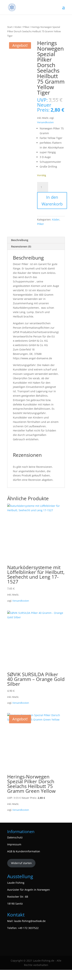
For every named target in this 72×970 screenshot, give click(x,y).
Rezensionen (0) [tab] (21, 246)
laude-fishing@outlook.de (30, 921)
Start (10, 27)
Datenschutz (15, 837)
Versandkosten (45, 122)
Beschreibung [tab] (19, 240)
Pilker (26, 27)
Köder (18, 27)
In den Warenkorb (52, 200)
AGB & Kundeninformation (23, 851)
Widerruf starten (21, 863)
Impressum (14, 844)
